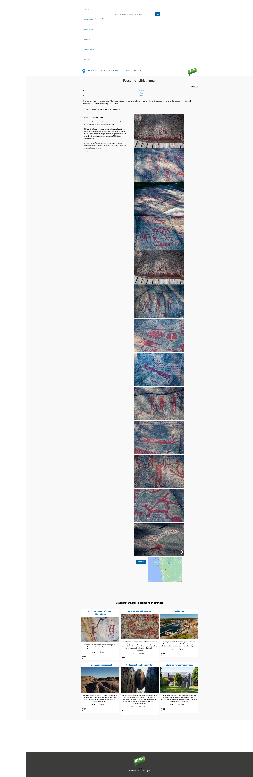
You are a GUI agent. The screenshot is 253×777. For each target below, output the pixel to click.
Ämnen (86, 10)
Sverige (87, 59)
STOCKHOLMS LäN (131, 70)
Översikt (141, 91)
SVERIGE (139, 70)
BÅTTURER (116, 70)
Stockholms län (89, 49)
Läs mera (87, 151)
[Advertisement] (85, 738)
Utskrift (195, 87)
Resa (141, 95)
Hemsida (98, 19)
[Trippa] (139, 766)
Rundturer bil (88, 20)
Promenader (88, 30)
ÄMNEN (90, 70)
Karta (141, 93)
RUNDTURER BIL (97, 70)
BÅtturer (87, 39)
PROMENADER (108, 70)
